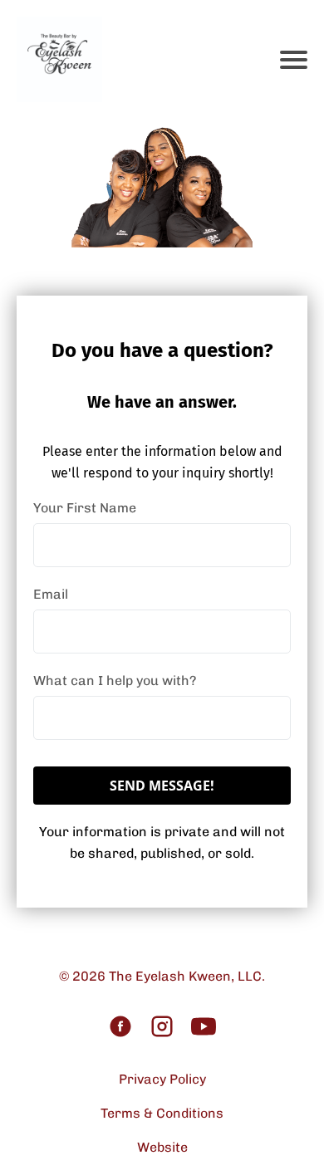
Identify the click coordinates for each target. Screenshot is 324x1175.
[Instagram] (162, 1028)
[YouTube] (203, 1028)
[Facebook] (120, 1028)
